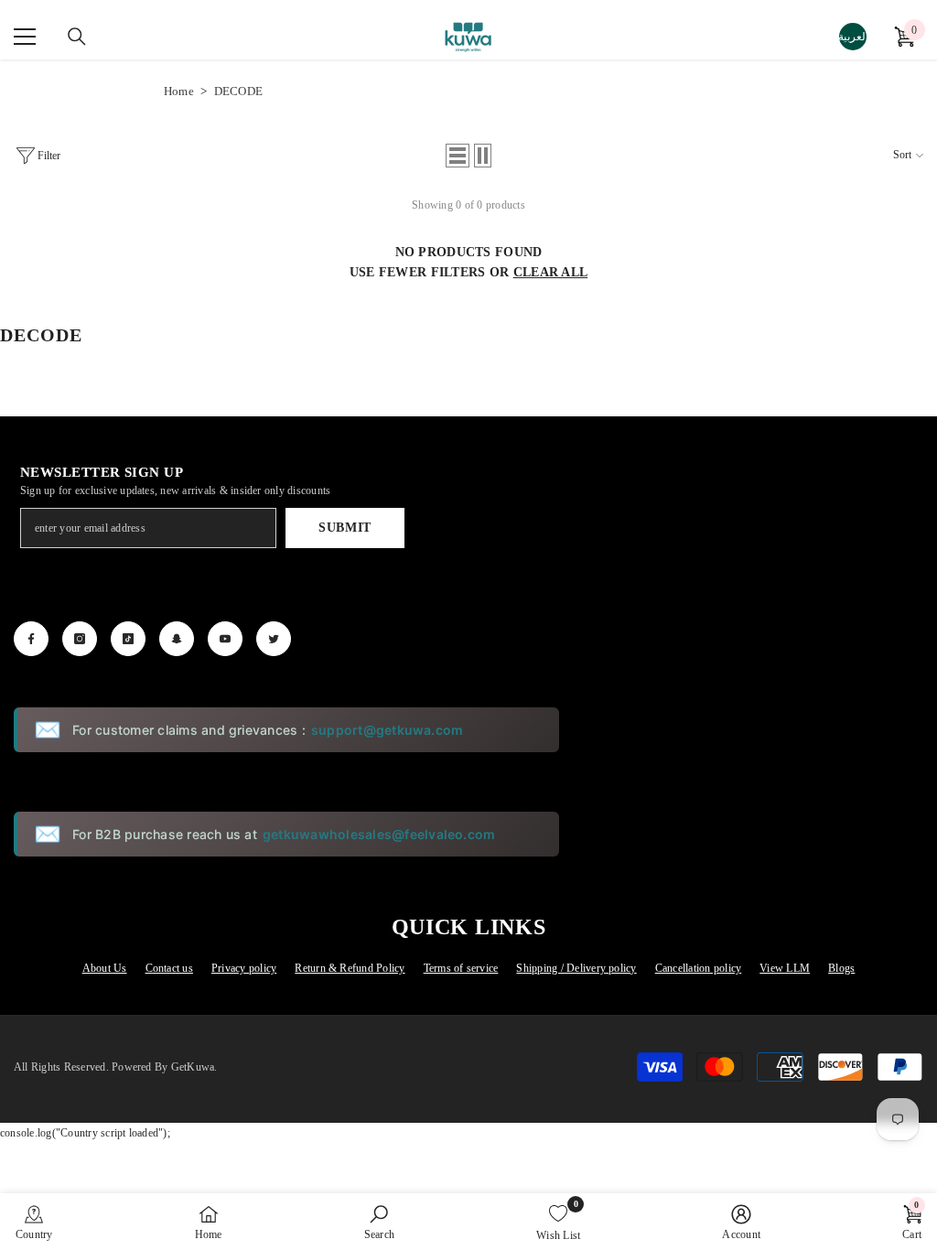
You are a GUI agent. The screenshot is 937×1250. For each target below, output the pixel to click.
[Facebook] (31, 638)
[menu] (25, 37)
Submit (345, 527)
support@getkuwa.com (387, 730)
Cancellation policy (698, 968)
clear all (550, 272)
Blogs (841, 968)
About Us (104, 968)
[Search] (77, 37)
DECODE (238, 91)
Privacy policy (243, 968)
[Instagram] (79, 638)
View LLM (784, 968)
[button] (457, 155)
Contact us (169, 968)
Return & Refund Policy (349, 968)
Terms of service (461, 968)
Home (179, 91)
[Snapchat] (176, 638)
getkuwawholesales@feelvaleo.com (379, 834)
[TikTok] (128, 638)
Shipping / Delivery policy (576, 968)
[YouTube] (225, 638)
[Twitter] (273, 638)
